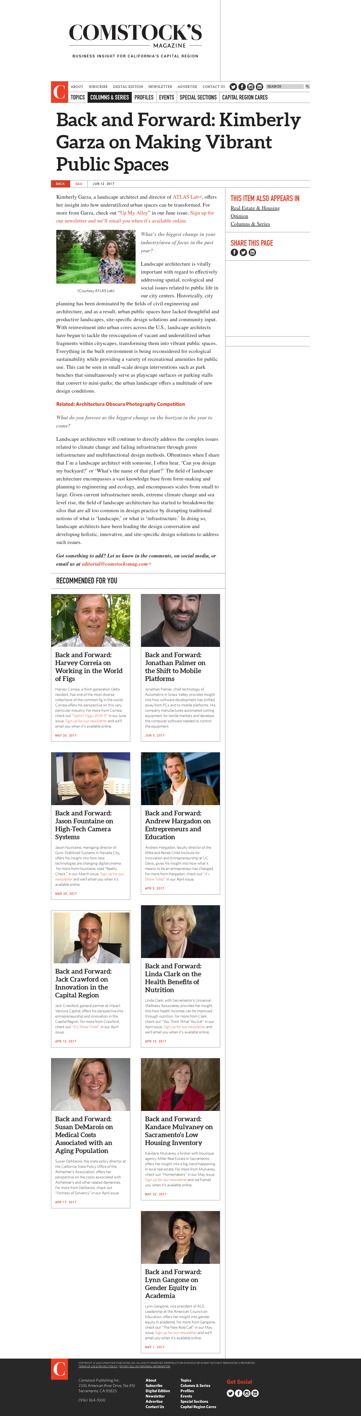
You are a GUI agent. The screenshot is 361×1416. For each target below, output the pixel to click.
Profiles (144, 97)
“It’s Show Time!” (86, 1026)
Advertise (187, 86)
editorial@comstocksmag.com (115, 563)
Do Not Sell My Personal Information (144, 1366)
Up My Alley (134, 212)
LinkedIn (259, 86)
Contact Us (214, 86)
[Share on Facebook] (234, 252)
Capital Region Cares (245, 97)
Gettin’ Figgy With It (89, 715)
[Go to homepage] (135, 40)
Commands (4, 1412)
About (77, 86)
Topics (78, 97)
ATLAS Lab (186, 196)
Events (166, 97)
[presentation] (59, 92)
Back (60, 184)
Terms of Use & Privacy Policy (98, 1366)
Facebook (242, 86)
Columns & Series (109, 97)
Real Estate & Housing (255, 207)
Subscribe (98, 86)
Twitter (233, 86)
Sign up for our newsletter (86, 721)
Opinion (239, 215)
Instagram (250, 86)
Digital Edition (128, 86)
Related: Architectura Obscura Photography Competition (120, 404)
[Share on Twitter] (243, 252)
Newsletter (160, 86)
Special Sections (198, 97)
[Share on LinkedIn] (252, 252)
